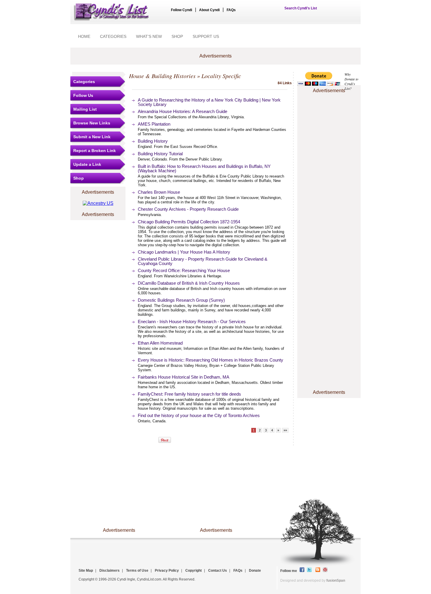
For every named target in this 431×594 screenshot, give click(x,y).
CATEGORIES (113, 36)
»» (285, 430)
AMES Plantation (154, 124)
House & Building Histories (162, 76)
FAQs (231, 10)
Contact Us (217, 570)
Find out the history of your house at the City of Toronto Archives (199, 415)
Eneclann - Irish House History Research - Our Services (192, 321)
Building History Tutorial (160, 153)
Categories (84, 81)
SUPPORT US (206, 36)
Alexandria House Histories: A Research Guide (182, 111)
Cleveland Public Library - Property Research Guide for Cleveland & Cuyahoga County (202, 261)
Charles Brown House (159, 192)
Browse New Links (91, 123)
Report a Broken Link (94, 150)
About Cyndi (209, 10)
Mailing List (85, 109)
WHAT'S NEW (149, 36)
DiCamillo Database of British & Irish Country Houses (189, 283)
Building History (153, 141)
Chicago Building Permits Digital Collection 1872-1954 (189, 221)
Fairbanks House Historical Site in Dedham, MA (183, 376)
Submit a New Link (92, 136)
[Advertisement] (329, 112)
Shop (78, 178)
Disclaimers (109, 570)
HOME (84, 36)
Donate (255, 570)
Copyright (193, 570)
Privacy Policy (167, 570)
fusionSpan (335, 580)
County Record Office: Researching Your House (184, 270)
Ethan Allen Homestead (160, 342)
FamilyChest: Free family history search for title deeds (189, 394)
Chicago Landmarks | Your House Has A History (184, 251)
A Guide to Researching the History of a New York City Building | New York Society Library (209, 102)
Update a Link (87, 164)
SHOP (177, 36)
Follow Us (83, 95)
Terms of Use (137, 570)
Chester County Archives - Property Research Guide (188, 209)
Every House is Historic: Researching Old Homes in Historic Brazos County (210, 359)
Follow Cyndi (181, 10)
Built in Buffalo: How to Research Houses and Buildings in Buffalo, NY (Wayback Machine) (204, 168)
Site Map (86, 570)
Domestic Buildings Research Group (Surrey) (181, 300)
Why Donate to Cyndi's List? (351, 81)
